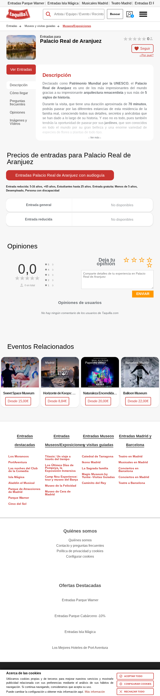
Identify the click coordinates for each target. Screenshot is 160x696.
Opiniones (17, 112)
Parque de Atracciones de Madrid (24, 490)
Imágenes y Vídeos (18, 122)
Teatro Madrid (121, 3)
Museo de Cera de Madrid (58, 493)
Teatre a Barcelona (132, 483)
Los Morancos (18, 456)
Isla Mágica (16, 477)
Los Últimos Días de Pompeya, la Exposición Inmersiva (60, 468)
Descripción (19, 85)
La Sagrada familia (95, 468)
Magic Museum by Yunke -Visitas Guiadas (98, 476)
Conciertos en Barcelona (129, 470)
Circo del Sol (17, 503)
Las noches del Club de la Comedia (23, 470)
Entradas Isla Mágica (63, 3)
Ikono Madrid (91, 462)
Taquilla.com (15, 10)
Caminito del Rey (94, 483)
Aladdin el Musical (21, 483)
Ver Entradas (21, 69)
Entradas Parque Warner (26, 3)
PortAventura (17, 462)
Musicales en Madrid (133, 462)
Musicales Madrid (95, 3)
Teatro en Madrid (130, 456)
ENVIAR (142, 294)
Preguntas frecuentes (17, 102)
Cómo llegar (19, 93)
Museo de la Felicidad (60, 485)
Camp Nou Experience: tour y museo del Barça (61, 478)
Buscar (115, 14)
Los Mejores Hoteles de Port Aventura (80, 647)
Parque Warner (18, 497)
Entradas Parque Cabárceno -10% (80, 616)
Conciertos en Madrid (134, 477)
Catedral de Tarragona (97, 456)
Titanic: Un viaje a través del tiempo (58, 458)
